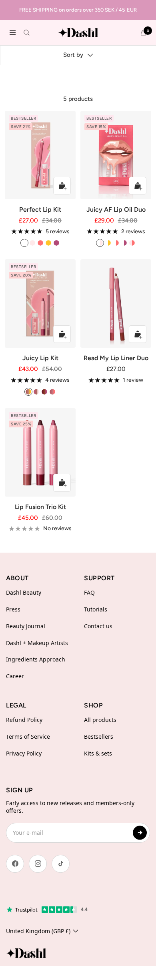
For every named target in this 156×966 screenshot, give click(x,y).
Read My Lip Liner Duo (116, 358)
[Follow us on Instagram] (38, 864)
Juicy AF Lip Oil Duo (116, 209)
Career (15, 676)
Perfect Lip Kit (40, 209)
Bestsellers (98, 736)
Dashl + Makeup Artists (37, 643)
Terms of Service (28, 736)
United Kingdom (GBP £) (38, 931)
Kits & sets (98, 753)
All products (100, 719)
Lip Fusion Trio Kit (40, 507)
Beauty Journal (25, 626)
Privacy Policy (24, 753)
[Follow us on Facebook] (15, 864)
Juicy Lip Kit (40, 358)
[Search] (27, 33)
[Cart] (143, 33)
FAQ (89, 592)
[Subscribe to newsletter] (140, 833)
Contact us (98, 626)
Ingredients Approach (35, 659)
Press (13, 609)
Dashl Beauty (23, 592)
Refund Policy (24, 719)
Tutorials (95, 609)
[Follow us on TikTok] (61, 864)
